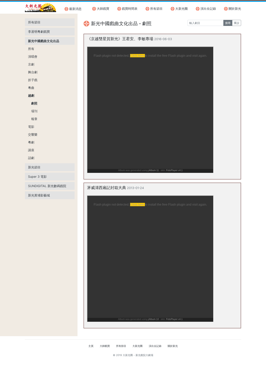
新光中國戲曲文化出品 (43, 41)
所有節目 (156, 9)
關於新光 (235, 9)
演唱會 (32, 56)
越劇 (31, 95)
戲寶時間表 (129, 9)
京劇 (31, 64)
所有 (31, 49)
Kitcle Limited (203, 359)
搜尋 (228, 23)
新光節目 (34, 167)
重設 (236, 23)
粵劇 (31, 142)
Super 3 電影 (37, 177)
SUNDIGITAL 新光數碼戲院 (47, 186)
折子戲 (32, 80)
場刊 (34, 111)
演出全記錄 (208, 9)
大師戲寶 (103, 9)
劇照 (34, 103)
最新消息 (75, 9)
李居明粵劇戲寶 (39, 32)
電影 (31, 127)
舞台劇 (32, 72)
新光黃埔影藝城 (39, 195)
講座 (31, 150)
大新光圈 (181, 9)
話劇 (31, 158)
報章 (34, 119)
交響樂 (32, 134)
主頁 (90, 346)
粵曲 (31, 88)
